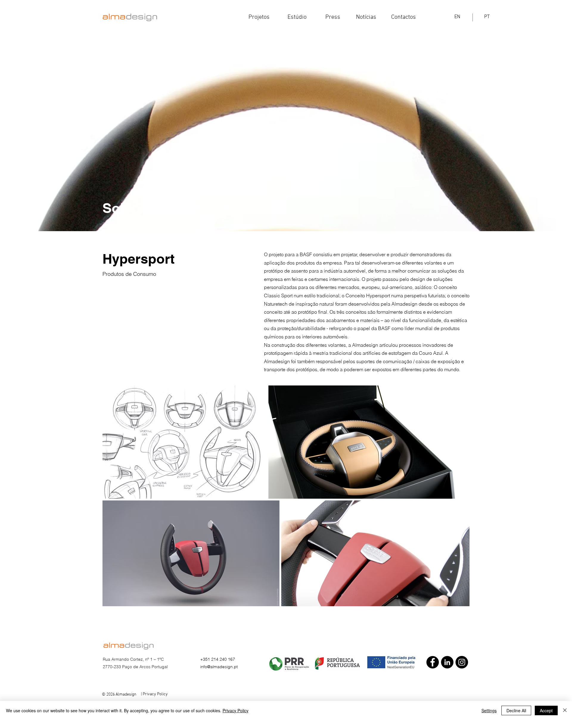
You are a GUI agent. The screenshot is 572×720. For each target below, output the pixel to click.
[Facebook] (432, 662)
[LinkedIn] (447, 662)
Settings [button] (489, 710)
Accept (546, 710)
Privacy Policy (235, 710)
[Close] (564, 710)
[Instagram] (462, 662)
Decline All (516, 710)
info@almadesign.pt (219, 666)
